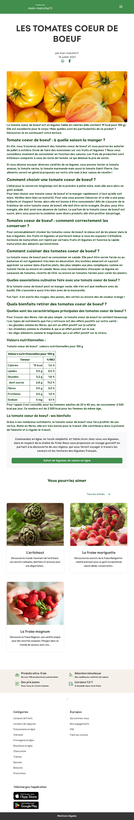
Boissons (18, 767)
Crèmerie (18, 735)
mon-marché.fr (69, 53)
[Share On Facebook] (69, 61)
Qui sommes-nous (79, 718)
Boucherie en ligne (23, 746)
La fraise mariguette (99, 553)
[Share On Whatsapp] (62, 61)
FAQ (72, 729)
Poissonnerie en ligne (24, 729)
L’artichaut (35, 553)
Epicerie (17, 762)
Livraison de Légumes (24, 724)
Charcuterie (19, 751)
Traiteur (17, 756)
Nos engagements (79, 724)
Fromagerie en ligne (23, 740)
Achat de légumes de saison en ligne (67, 460)
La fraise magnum (35, 632)
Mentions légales (67, 816)
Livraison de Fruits (23, 718)
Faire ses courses (79, 735)
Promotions (19, 773)
